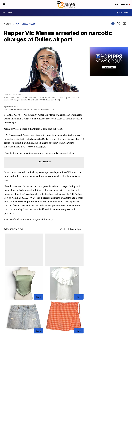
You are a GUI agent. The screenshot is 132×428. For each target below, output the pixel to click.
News (7, 23)
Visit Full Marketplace (72, 229)
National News (26, 23)
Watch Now (122, 4)
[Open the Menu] (4, 4)
